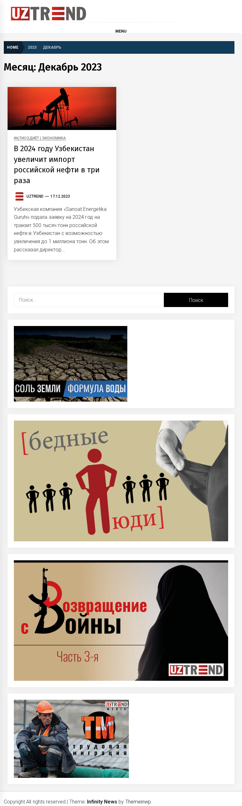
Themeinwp (138, 802)
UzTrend (34, 196)
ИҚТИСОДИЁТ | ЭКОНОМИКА (40, 138)
